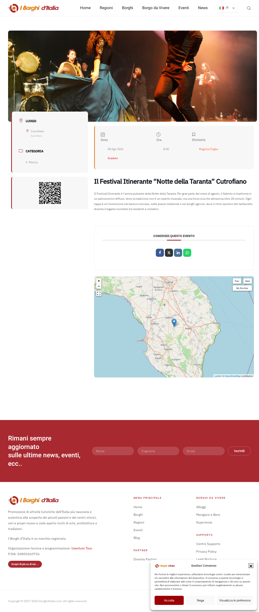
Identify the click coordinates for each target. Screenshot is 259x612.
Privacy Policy (206, 551)
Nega (200, 600)
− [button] (99, 286)
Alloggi (201, 507)
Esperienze (204, 522)
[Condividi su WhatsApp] (187, 253)
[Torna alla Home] (33, 8)
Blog (137, 538)
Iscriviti (239, 451)
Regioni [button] (106, 8)
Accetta (169, 600)
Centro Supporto (208, 544)
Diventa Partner (145, 559)
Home (85, 8)
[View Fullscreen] (98, 293)
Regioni (139, 522)
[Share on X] (169, 253)
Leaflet (217, 375)
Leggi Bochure (206, 559)
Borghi (127, 8)
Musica (33, 162)
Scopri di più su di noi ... (25, 564)
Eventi (183, 8)
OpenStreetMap (233, 375)
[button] (251, 566)
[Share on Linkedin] (178, 253)
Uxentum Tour (81, 548)
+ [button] (99, 281)
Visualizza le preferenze (235, 600)
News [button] (203, 8)
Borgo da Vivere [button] (155, 8)
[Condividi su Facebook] (160, 253)
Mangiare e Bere (208, 515)
